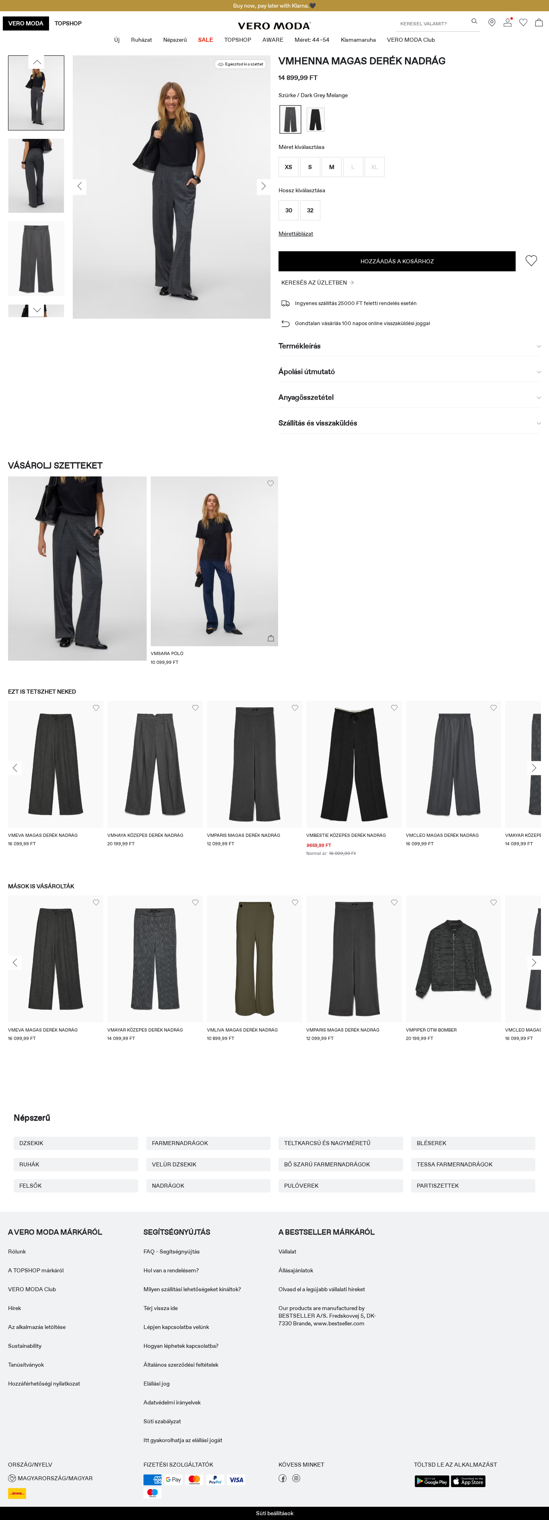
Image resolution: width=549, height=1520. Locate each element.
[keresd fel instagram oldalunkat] (296, 1480)
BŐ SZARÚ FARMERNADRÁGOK (327, 1164)
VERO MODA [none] (25, 23)
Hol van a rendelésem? (171, 1270)
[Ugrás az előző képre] (36, 62)
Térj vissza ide (160, 1308)
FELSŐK (30, 1185)
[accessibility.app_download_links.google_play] (432, 1486)
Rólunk (17, 1251)
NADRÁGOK (168, 1185)
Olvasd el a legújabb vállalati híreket (322, 1289)
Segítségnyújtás (176, 1232)
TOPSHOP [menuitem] (237, 40)
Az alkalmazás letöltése (37, 1327)
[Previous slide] (15, 768)
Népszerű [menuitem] (175, 40)
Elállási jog (156, 1383)
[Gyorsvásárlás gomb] (271, 639)
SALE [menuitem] (205, 40)
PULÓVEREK (301, 1185)
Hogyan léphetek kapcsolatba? (181, 1346)
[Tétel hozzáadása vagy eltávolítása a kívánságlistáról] (531, 261)
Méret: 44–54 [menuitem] (312, 40)
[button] (289, 167)
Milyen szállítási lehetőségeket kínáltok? (192, 1289)
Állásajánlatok (296, 1270)
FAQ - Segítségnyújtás (171, 1251)
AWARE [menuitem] (272, 40)
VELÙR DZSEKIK (174, 1164)
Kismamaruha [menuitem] (358, 40)
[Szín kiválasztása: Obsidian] (316, 119)
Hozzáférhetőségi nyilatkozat (44, 1383)
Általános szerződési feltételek (180, 1364)
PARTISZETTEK (438, 1185)
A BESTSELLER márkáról (327, 1232)
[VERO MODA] (274, 27)
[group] (55, 784)
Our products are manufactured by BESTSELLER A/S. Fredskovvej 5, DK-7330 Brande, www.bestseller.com (327, 1316)
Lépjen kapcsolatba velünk (176, 1327)
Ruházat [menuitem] (141, 40)
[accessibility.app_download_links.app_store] (468, 1486)
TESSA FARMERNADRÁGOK (454, 1164)
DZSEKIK (31, 1143)
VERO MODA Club (32, 1289)
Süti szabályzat (162, 1421)
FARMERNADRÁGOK (180, 1143)
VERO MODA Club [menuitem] (411, 40)
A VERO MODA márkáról (55, 1232)
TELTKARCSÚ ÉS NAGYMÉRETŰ (327, 1143)
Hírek (14, 1308)
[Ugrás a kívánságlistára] (523, 24)
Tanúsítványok (26, 1364)
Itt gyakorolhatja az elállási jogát (182, 1440)
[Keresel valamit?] (474, 21)
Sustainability (24, 1346)
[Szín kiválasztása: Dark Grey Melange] (290, 119)
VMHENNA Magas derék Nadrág (362, 60)
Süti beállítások (274, 1513)
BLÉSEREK (431, 1143)
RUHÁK (29, 1164)
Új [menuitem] (117, 40)
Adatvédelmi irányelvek (172, 1402)
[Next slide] (534, 768)
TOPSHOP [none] (68, 23)
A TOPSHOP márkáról (36, 1270)
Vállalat (287, 1251)
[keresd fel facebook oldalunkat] (283, 1480)
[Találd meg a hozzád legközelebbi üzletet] (492, 24)
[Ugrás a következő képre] (36, 310)
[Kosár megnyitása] (539, 23)
